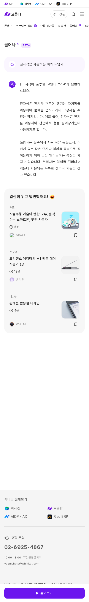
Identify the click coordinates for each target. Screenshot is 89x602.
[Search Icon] (73, 14)
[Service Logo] (13, 14)
